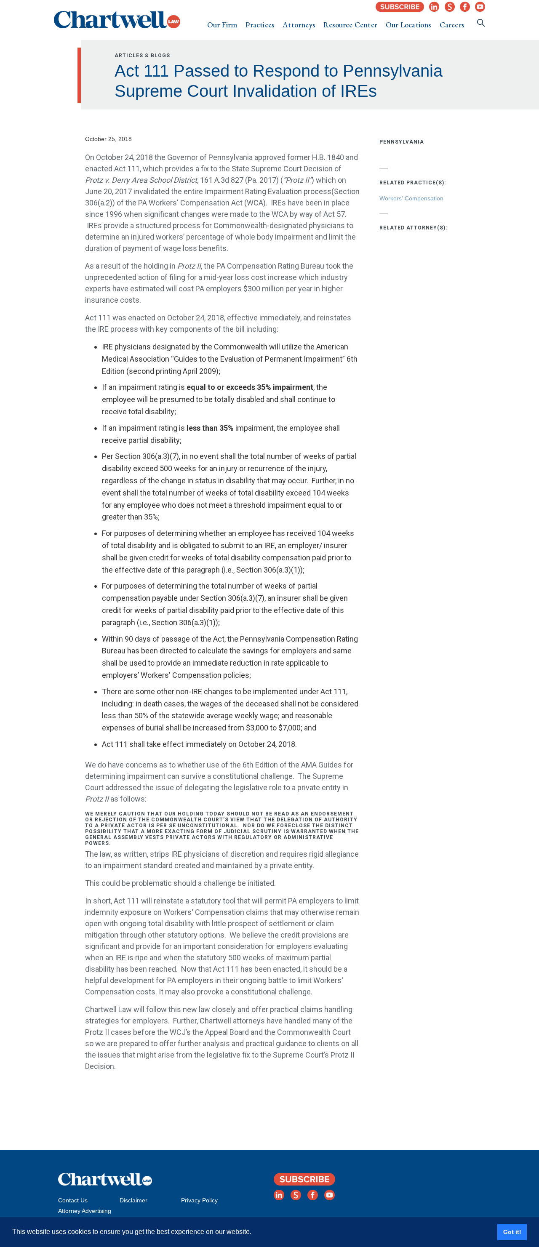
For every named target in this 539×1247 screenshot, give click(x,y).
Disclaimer (133, 1200)
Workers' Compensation (411, 198)
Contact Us (73, 1200)
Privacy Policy (199, 1200)
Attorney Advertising (84, 1210)
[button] (222, 25)
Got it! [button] (512, 1231)
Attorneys (299, 24)
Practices (259, 24)
